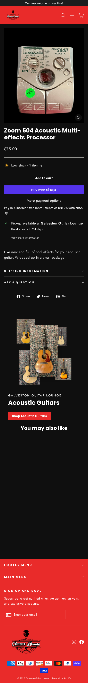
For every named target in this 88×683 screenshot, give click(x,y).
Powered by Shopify (61, 678)
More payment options (44, 200)
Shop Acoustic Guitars (29, 416)
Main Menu (15, 577)
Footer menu (18, 565)
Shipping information (26, 271)
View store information (25, 238)
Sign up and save (23, 591)
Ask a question (19, 282)
